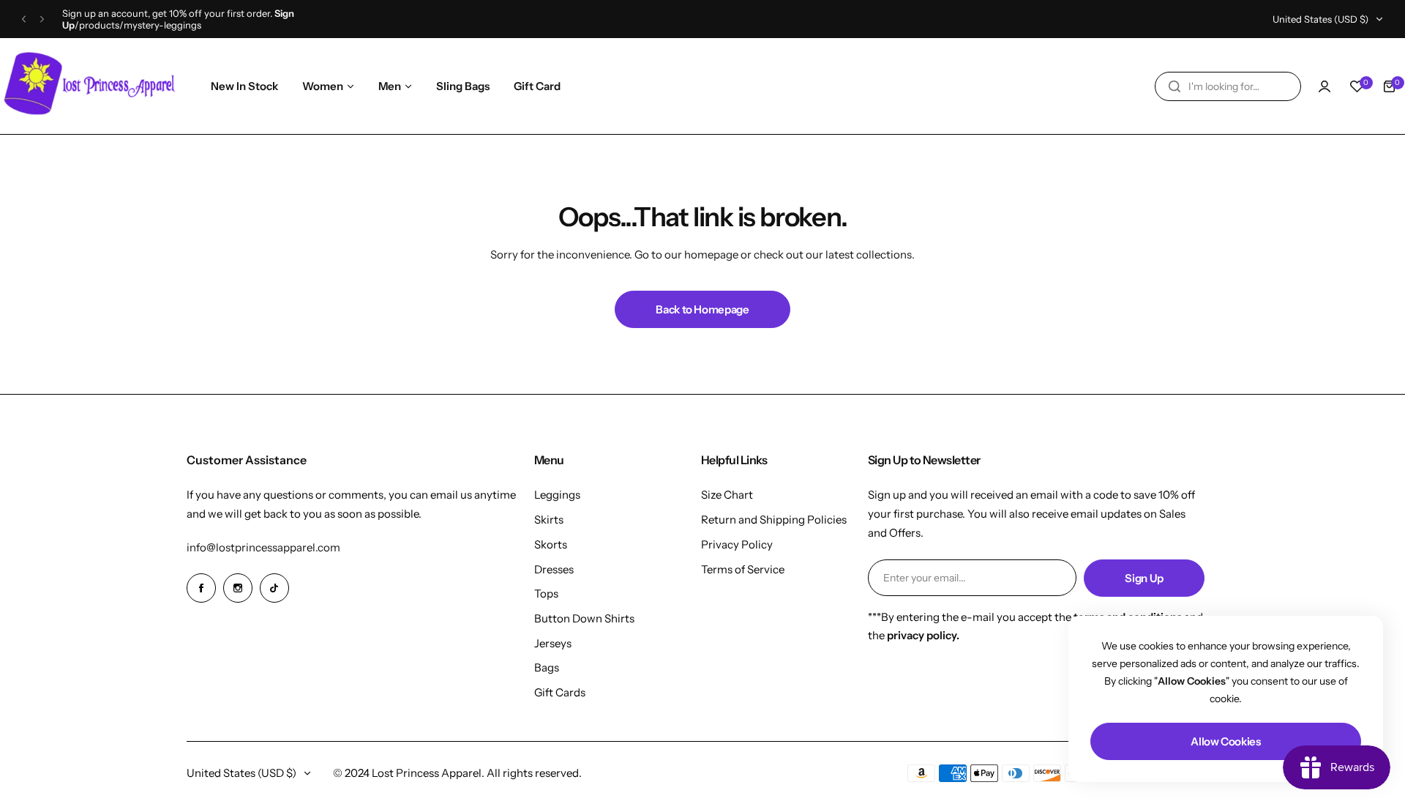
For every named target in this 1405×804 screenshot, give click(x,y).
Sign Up (1144, 578)
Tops (546, 593)
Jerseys (553, 643)
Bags (546, 667)
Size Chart (727, 495)
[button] (24, 19)
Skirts (548, 519)
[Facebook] (201, 588)
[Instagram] (237, 588)
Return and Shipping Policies (774, 519)
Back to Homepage (702, 309)
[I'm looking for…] (1174, 86)
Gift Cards (559, 692)
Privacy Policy (737, 544)
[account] (1324, 86)
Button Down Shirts (584, 618)
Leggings (557, 495)
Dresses (554, 569)
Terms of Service (742, 569)
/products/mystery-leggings (138, 25)
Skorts (550, 544)
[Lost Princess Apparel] (91, 86)
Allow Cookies (1225, 741)
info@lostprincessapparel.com (263, 547)
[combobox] (1228, 86)
